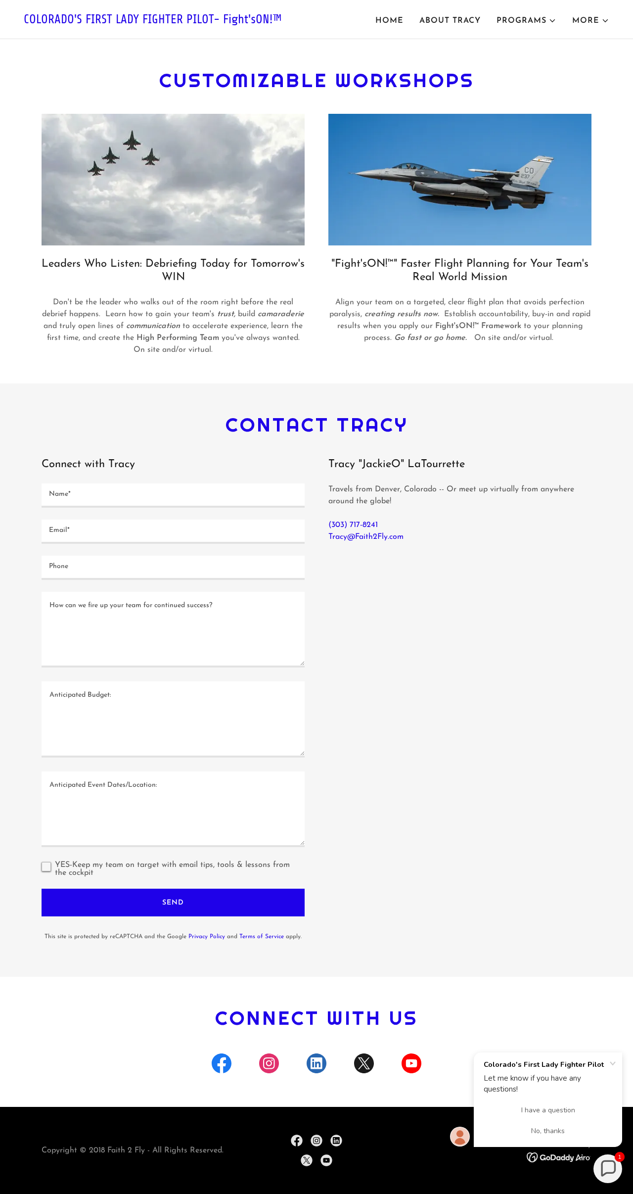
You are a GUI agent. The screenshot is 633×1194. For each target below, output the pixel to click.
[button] (526, 21)
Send (173, 903)
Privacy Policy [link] (206, 937)
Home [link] (389, 21)
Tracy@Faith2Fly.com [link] (366, 537)
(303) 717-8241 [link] (353, 525)
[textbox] (173, 495)
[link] (166, 21)
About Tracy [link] (450, 21)
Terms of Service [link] (261, 937)
